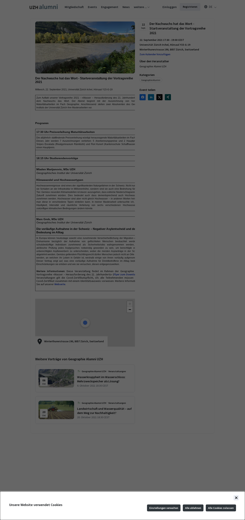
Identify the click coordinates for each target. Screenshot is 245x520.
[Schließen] (236, 497)
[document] (122, 505)
